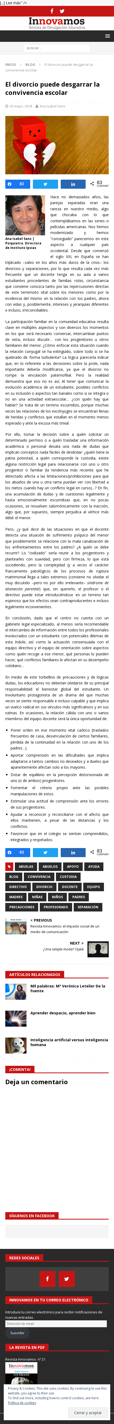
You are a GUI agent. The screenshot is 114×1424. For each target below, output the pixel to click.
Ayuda (93, 866)
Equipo (93, 887)
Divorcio (44, 887)
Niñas (37, 897)
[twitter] (62, 11)
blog (13, 876)
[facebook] (51, 11)
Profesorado (56, 907)
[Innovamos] (57, 27)
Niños (57, 897)
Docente (70, 887)
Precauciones (21, 907)
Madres (16, 897)
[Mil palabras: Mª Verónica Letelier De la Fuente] (16, 992)
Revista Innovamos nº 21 (25, 1359)
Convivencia (39, 876)
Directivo (18, 887)
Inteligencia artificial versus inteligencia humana (69, 1042)
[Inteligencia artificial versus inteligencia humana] (16, 1046)
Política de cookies (22, 1403)
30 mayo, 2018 (21, 106)
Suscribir (17, 1332)
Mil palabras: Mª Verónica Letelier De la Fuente (67, 988)
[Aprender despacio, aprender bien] (16, 1019)
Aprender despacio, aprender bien (62, 1012)
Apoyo (73, 866)
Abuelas (26, 866)
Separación (88, 907)
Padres (78, 897)
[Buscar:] (57, 47)
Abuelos (50, 866)
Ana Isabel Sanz (52, 106)
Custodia (68, 876)
